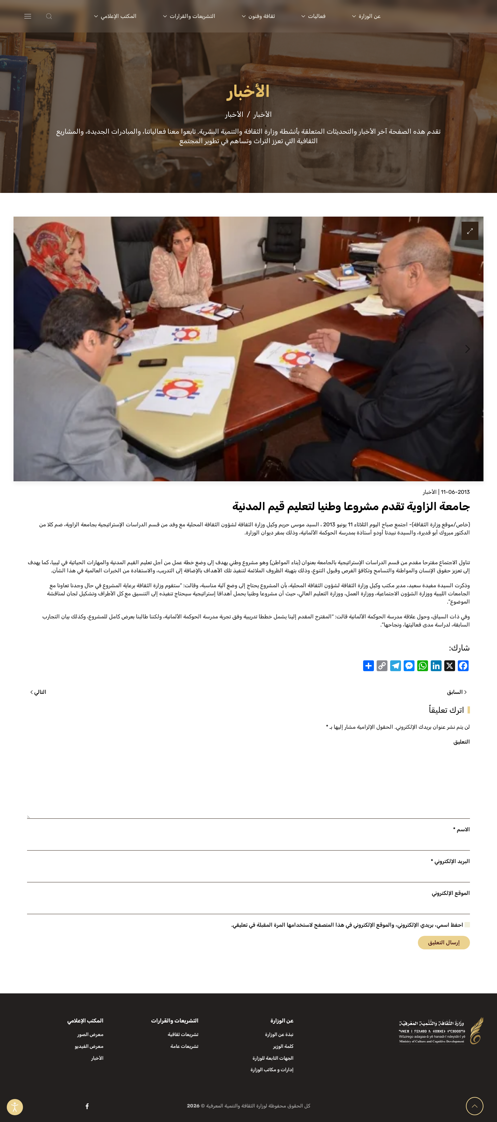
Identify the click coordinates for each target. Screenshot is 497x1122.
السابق (455, 692)
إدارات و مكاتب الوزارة (272, 1070)
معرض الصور (90, 1034)
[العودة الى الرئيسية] (442, 16)
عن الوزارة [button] (370, 16)
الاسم (461, 829)
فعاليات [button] (317, 16)
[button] (62, 16)
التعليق (461, 742)
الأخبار (430, 492)
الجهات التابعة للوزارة (273, 1058)
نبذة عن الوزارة (279, 1034)
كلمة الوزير (283, 1046)
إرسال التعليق (444, 942)
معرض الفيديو (89, 1046)
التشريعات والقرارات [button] (192, 16)
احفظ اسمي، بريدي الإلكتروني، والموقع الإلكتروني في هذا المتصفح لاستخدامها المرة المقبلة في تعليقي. (348, 925)
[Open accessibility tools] (15, 1107)
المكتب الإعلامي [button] (119, 16)
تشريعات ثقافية (183, 1034)
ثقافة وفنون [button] (262, 16)
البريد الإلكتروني (450, 861)
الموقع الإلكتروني (451, 893)
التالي (40, 692)
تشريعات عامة (184, 1046)
